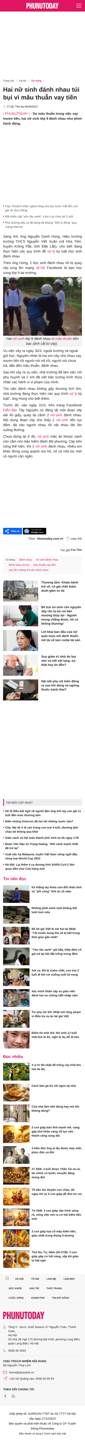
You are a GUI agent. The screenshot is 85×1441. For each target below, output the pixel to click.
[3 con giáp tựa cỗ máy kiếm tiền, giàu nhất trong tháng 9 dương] (16, 1238)
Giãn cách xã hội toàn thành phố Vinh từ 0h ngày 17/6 (42, 837)
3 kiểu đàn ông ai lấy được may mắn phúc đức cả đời (56, 1150)
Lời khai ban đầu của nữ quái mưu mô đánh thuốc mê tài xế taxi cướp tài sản (60, 636)
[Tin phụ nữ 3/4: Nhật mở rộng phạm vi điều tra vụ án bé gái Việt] (16, 1019)
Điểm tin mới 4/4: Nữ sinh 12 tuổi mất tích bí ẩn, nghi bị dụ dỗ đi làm (55, 1035)
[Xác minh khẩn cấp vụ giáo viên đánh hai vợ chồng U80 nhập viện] (16, 998)
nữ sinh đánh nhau (47, 559)
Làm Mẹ (51, 1278)
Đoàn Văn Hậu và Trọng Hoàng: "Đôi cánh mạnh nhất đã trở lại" (41, 846)
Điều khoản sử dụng (30, 1433)
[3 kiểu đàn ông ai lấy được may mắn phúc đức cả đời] (16, 1155)
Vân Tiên (76, 550)
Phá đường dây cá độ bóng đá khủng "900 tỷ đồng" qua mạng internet (41, 224)
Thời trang (54, 1288)
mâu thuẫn (63, 339)
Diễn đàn (10, 410)
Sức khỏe (15, 1288)
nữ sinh (18, 339)
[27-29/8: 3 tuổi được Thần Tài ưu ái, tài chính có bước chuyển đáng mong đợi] (16, 1176)
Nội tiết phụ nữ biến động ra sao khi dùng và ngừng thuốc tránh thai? (60, 685)
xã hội (40, 268)
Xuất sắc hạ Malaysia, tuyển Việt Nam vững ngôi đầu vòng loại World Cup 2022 (41, 856)
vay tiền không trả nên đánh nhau (28, 569)
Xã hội (22, 80)
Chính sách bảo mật (55, 1433)
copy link (76, 538)
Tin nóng (36, 80)
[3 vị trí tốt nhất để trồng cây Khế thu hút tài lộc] (16, 1072)
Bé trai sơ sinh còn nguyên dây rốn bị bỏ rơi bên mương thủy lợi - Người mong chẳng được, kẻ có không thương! (61, 615)
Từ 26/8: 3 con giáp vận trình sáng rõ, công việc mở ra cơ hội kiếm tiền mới (56, 1214)
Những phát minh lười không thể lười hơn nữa (54, 910)
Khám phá (38, 1297)
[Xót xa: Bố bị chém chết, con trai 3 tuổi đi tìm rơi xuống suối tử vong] (16, 977)
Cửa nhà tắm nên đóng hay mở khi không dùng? (55, 1108)
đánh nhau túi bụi (19, 564)
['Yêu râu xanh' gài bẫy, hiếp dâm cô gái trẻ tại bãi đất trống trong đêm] (16, 956)
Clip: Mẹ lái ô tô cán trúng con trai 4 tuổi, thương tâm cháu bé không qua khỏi (41, 829)
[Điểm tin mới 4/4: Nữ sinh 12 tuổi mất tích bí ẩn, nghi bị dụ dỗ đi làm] (16, 1039)
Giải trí (34, 1288)
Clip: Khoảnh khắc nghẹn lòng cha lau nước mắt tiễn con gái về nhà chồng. (41, 208)
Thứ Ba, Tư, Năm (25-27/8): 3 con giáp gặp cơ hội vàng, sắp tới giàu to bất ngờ (55, 1256)
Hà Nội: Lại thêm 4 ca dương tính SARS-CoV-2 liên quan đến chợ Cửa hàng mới (39, 866)
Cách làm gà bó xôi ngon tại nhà (54, 1085)
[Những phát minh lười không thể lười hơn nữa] (16, 915)
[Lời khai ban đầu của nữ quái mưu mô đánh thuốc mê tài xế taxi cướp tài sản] (20, 640)
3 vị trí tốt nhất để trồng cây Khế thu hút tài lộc (56, 1067)
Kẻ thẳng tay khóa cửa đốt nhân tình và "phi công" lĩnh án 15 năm (57, 889)
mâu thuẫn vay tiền (44, 564)
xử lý (51, 251)
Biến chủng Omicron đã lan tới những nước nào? (39, 821)
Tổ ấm (35, 1278)
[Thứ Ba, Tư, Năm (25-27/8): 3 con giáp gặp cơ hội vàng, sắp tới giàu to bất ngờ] (16, 1259)
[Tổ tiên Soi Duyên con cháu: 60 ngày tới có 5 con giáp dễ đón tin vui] (16, 1196)
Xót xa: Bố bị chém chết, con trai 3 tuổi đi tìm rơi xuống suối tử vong (55, 972)
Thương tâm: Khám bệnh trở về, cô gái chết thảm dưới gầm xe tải (59, 587)
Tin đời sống (60, 1297)
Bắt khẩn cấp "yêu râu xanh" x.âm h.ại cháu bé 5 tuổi (39, 216)
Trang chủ (8, 80)
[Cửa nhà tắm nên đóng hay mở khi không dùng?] (16, 1113)
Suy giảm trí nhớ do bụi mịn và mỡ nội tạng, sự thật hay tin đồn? (58, 661)
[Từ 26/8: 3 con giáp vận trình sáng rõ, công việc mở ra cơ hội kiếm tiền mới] (16, 1217)
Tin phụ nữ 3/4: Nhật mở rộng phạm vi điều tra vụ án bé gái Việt (56, 1014)
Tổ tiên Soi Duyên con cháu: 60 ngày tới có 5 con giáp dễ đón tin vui (57, 1192)
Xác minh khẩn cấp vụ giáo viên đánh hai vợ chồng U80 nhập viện (55, 993)
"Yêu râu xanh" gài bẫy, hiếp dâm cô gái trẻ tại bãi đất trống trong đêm (56, 951)
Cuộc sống (16, 1297)
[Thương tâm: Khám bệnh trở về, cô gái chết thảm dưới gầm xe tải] (20, 591)
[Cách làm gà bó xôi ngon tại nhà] (16, 1092)
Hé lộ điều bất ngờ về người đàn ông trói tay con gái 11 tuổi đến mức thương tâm (43, 813)
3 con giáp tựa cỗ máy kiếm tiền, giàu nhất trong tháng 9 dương (54, 1233)
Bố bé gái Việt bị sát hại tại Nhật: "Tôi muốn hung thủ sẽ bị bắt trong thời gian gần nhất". (56, 933)
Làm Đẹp (69, 1278)
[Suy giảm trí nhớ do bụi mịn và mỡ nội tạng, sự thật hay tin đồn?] (20, 665)
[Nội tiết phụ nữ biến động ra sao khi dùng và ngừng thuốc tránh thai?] (20, 689)
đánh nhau (25, 559)
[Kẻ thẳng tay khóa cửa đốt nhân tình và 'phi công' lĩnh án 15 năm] (16, 894)
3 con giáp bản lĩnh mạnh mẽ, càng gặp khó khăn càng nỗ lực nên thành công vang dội (56, 1131)
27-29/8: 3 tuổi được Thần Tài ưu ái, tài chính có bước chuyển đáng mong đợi (56, 1173)
